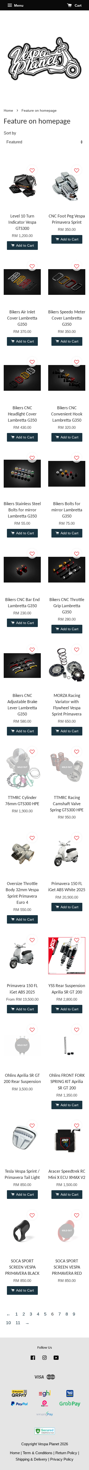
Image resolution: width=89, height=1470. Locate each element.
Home (8, 110)
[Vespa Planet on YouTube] (56, 1358)
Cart (78, 5)
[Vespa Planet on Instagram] (44, 1358)
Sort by (10, 133)
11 (18, 1322)
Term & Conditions (37, 1453)
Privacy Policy (61, 1459)
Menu (18, 5)
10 (8, 1322)
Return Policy (66, 1453)
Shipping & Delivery (31, 1459)
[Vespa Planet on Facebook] (33, 1358)
